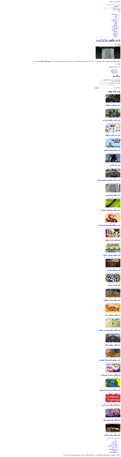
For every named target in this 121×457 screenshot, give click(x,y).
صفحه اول (114, 14)
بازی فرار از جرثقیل (114, 285)
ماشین (115, 36)
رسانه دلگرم (105, 455)
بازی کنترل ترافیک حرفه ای (111, 120)
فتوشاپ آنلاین (113, 452)
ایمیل (119, 83)
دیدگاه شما (117, 87)
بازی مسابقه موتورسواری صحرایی (109, 225)
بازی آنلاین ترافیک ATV (112, 345)
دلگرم (115, 441)
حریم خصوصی (113, 449)
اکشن (115, 23)
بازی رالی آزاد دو (115, 165)
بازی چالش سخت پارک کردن (111, 405)
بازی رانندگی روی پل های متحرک (109, 390)
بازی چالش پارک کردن (108, 40)
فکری (115, 22)
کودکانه (115, 34)
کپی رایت (114, 447)
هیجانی (115, 25)
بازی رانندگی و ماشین (114, 66)
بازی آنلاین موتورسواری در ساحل (109, 330)
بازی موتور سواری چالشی (111, 300)
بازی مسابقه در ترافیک (113, 105)
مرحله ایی (114, 26)
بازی (116, 15)
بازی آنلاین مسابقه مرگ (112, 315)
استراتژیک (114, 29)
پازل (116, 17)
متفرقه (115, 31)
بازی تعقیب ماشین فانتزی (112, 435)
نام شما (118, 81)
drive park (114, 72)
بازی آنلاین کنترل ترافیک (112, 240)
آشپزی (115, 33)
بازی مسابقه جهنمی (113, 270)
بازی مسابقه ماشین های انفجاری (109, 360)
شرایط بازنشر (76, 455)
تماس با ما (114, 444)
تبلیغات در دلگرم (112, 445)
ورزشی (115, 19)
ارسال (96, 87)
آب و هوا (115, 450)
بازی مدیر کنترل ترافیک (112, 135)
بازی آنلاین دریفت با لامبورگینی (110, 375)
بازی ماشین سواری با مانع (112, 255)
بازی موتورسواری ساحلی (112, 150)
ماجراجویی (114, 20)
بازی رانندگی (113, 71)
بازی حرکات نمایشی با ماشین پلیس (108, 180)
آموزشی (115, 28)
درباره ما (114, 442)
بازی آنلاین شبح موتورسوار (111, 420)
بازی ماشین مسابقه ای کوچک (110, 210)
